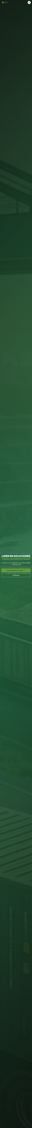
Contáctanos (16, 575)
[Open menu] (29, 2)
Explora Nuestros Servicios (15, 570)
